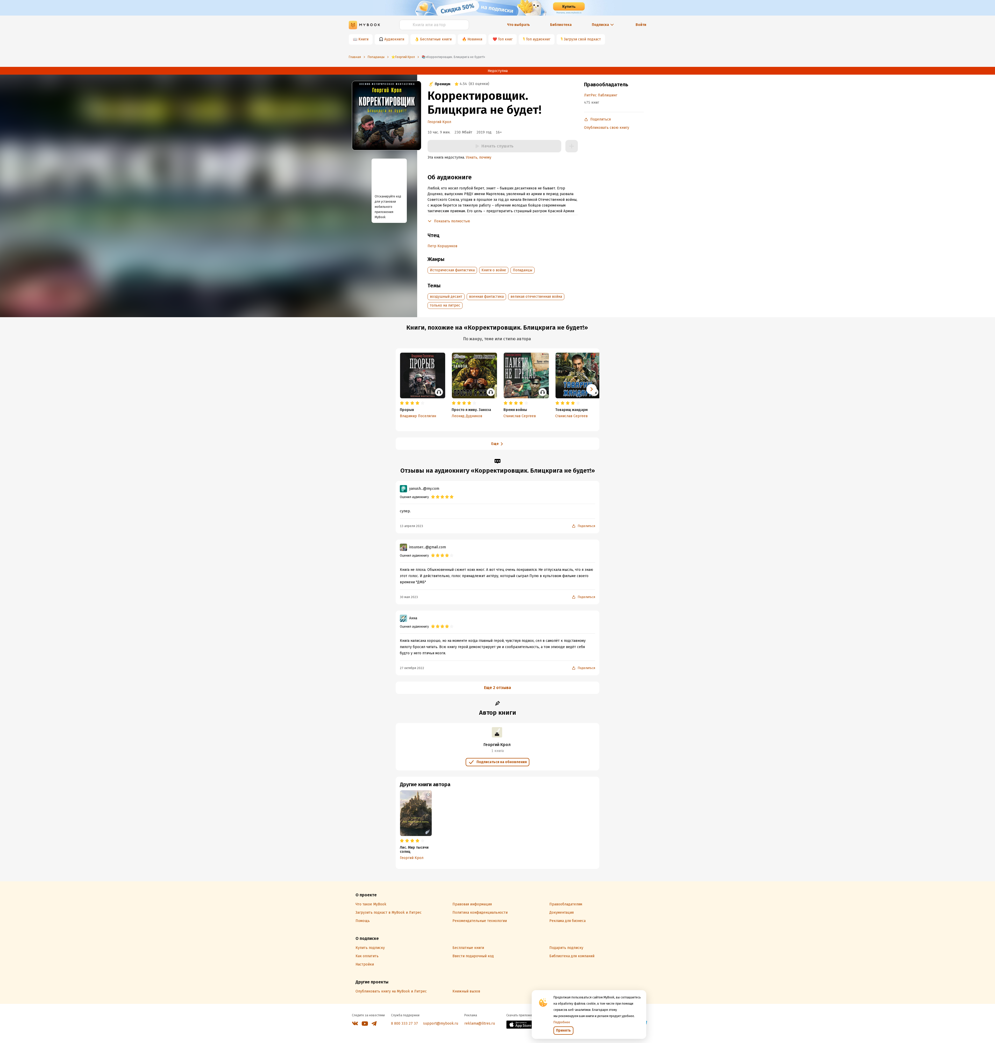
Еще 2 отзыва (497, 687)
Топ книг (505, 39)
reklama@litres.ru (479, 1023)
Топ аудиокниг (538, 39)
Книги (363, 39)
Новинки (474, 39)
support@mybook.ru (440, 1023)
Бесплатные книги (436, 39)
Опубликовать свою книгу (606, 127)
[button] (591, 389)
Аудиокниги (394, 39)
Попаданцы (522, 270)
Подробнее (561, 1022)
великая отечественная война (536, 296)
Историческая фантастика (452, 270)
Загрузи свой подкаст (582, 39)
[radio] (402, 403)
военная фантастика (486, 296)
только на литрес (445, 305)
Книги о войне (493, 270)
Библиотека (561, 25)
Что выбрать (518, 25)
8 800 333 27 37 (404, 1023)
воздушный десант (446, 296)
